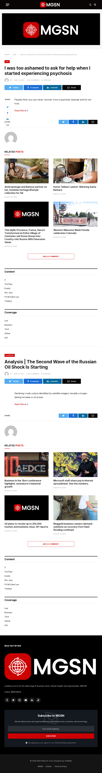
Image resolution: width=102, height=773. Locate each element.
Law (6, 320)
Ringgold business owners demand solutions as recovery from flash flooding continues (72, 526)
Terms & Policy (60, 743)
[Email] (8, 125)
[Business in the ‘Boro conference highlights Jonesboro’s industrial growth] (27, 464)
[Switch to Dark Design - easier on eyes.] (90, 4)
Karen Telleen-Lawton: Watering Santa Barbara (74, 188)
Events (7, 288)
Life (7, 62)
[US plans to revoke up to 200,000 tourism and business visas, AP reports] (27, 507)
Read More (20, 110)
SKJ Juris (9, 292)
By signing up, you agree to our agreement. (52, 743)
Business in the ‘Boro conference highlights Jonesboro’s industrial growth (23, 483)
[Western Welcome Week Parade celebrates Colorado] (75, 214)
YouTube (8, 284)
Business (8, 325)
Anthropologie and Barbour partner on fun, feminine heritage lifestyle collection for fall (26, 190)
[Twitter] (8, 107)
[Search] (94, 5)
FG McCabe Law (12, 297)
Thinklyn (8, 301)
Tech (7, 329)
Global (7, 333)
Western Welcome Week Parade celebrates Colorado (71, 231)
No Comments (34, 80)
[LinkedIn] (8, 119)
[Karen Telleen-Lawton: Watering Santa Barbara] (75, 170)
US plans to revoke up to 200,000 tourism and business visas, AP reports (26, 525)
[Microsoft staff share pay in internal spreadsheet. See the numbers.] (75, 464)
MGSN (40, 766)
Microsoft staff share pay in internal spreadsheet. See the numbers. (73, 482)
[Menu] (7, 5)
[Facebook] (8, 113)
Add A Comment (51, 256)
